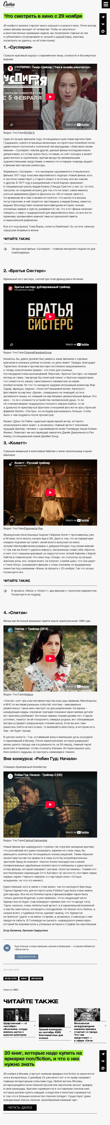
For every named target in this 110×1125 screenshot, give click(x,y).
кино (24, 978)
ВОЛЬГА (29, 132)
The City (9, 4)
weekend (36, 978)
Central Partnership (35, 840)
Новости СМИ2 (10, 990)
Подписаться (26, 957)
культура (11, 978)
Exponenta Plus (33, 528)
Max (103, 31)
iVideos (28, 694)
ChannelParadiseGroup (38, 352)
